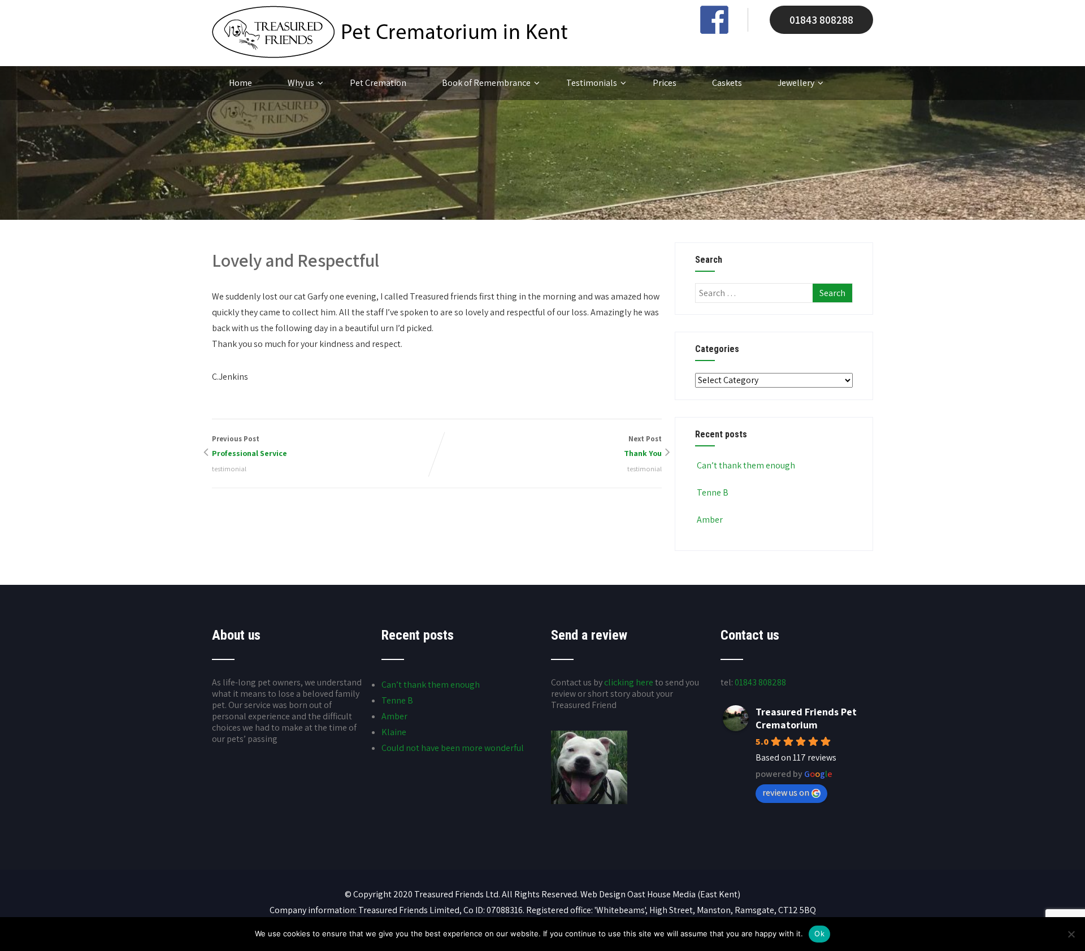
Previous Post (249, 446)
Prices (664, 83)
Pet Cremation (378, 83)
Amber (710, 520)
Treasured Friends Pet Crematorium (806, 718)
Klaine (393, 732)
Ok (819, 933)
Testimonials (591, 83)
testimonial (229, 469)
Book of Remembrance (486, 83)
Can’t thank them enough (746, 465)
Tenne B (712, 492)
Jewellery (796, 83)
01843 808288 (821, 20)
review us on (785, 792)
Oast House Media (661, 894)
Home (240, 83)
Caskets (727, 83)
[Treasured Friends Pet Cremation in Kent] (389, 55)
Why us (301, 83)
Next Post (643, 446)
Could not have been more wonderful (452, 748)
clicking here (628, 682)
